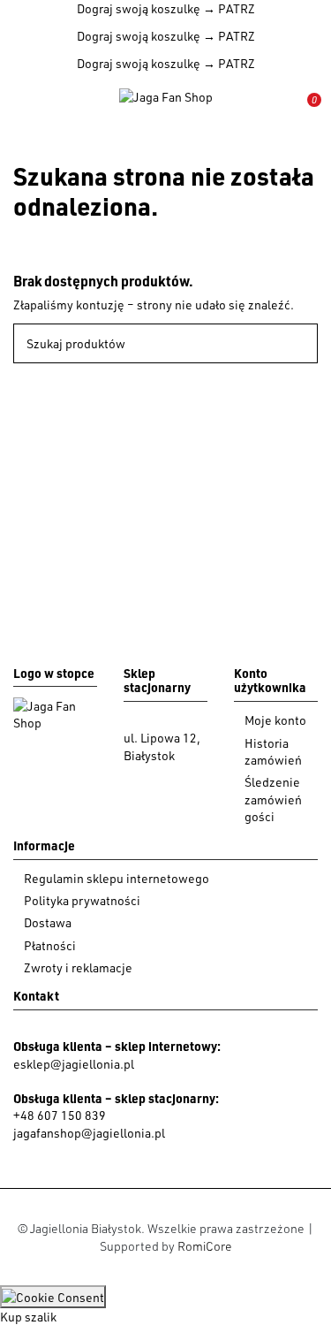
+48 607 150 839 (59, 1115)
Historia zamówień (273, 751)
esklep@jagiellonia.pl (73, 1063)
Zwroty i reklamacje (78, 967)
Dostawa (47, 922)
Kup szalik (28, 1316)
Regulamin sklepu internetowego (116, 878)
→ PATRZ (227, 8)
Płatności (50, 945)
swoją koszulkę (138, 8)
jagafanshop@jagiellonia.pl (89, 1132)
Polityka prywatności (82, 900)
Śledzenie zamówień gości (273, 799)
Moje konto (275, 719)
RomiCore (204, 1245)
